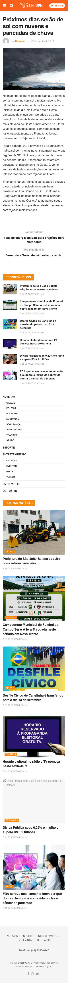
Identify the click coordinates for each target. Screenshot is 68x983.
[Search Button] (11, 5)
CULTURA (11, 460)
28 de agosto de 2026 (33, 294)
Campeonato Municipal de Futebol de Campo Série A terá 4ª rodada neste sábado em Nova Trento (41, 305)
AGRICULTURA (14, 429)
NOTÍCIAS (9, 396)
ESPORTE (9, 447)
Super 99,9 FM (25, 962)
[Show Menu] (4, 5)
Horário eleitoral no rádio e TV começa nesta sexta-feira (38, 341)
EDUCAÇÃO (12, 418)
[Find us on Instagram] (32, 974)
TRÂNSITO (11, 435)
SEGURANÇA (13, 424)
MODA (9, 471)
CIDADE (10, 402)
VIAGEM (10, 476)
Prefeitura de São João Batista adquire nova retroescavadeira (39, 287)
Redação (20, 41)
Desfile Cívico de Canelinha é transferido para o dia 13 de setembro (38, 324)
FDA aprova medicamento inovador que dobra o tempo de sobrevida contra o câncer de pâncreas (42, 374)
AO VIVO (58, 6)
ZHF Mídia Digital (42, 966)
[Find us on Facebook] (28, 974)
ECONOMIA (12, 413)
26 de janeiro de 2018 (42, 41)
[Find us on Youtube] (37, 974)
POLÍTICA (11, 408)
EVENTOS (11, 466)
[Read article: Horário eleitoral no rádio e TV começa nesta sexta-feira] (10, 343)
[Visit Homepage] (31, 5)
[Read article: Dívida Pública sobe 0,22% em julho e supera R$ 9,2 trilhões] (10, 359)
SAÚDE (10, 440)
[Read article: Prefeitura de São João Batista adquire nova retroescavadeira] (10, 289)
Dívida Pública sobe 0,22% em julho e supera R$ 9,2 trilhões (42, 357)
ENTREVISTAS (11, 484)
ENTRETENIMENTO (14, 454)
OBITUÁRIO (10, 491)
